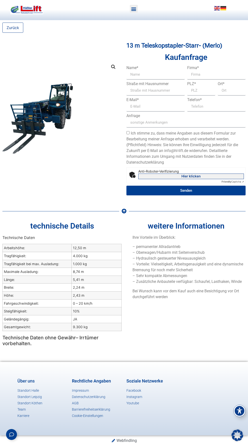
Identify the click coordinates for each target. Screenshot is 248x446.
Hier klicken (191, 176)
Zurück (13, 27)
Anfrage (133, 116)
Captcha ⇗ (233, 181)
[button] (134, 9)
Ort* (221, 84)
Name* (132, 68)
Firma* (193, 68)
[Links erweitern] (11, 434)
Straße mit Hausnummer (147, 84)
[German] (223, 7)
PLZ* (191, 84)
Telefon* (194, 100)
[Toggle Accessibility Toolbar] (239, 411)
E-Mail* (132, 100)
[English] (217, 7)
